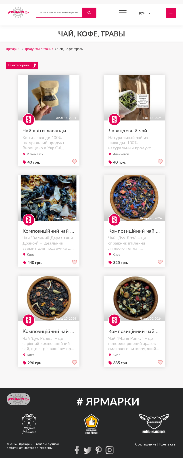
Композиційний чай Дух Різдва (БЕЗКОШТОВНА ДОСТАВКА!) (49, 331)
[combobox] (145, 13)
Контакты (167, 444)
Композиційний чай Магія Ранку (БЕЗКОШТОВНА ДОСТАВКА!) (134, 331)
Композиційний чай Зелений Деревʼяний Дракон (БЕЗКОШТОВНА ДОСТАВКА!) (49, 231)
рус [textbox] (142, 13)
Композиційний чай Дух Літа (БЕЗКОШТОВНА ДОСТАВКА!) (134, 231)
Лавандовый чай (127, 130)
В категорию (18, 65)
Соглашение (145, 444)
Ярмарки (26, 444)
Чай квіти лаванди (44, 130)
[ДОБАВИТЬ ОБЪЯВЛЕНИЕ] (171, 13)
